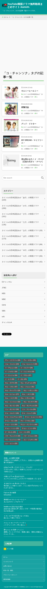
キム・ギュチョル (28, 383)
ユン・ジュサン (30, 440)
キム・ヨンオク (30, 402)
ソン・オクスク (12, 409)
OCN (4, 305)
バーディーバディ (19, 523)
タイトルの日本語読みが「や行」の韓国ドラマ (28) (22, 250)
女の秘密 (13, 493)
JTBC (4, 288)
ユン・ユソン (11, 443)
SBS (3, 311)
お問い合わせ (7, 566)
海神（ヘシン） (18, 530)
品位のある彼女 (17, 507)
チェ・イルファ (12, 413)
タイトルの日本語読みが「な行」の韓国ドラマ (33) (22, 230)
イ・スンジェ (11, 375)
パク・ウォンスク (12, 436)
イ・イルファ (27, 368)
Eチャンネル (7, 282)
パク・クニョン (30, 436)
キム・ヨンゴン (12, 405)
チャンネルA (7, 322)
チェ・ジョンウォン (13, 417)
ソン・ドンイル (29, 409)
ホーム (5, 557)
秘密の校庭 (15, 458)
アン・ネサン (30, 360)
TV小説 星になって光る (20, 516)
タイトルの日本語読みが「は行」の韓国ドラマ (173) (20, 237)
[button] (42, 177)
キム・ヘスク (11, 398)
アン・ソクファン (12, 360)
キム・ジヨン (11, 387)
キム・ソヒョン (27, 387)
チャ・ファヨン (27, 421)
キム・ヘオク (28, 394)
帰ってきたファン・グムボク (22, 467)
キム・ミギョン (27, 398)
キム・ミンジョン (12, 402)
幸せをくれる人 (20, 483)
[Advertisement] (23, 43)
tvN (3, 317)
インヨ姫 (10, 549)
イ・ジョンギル (27, 371)
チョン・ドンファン (29, 424)
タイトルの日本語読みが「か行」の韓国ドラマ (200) (20, 207)
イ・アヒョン (11, 368)
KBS (3, 293)
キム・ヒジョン (12, 394)
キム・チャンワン (12, 390)
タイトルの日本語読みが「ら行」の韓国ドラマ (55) (22, 256)
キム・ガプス (11, 383)
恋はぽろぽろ (19, 476)
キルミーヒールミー (18, 499)
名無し (6, 458)
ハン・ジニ (24, 432)
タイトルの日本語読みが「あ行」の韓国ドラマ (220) (20, 199)
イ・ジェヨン (11, 371)
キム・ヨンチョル (29, 405)
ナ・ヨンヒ (10, 432)
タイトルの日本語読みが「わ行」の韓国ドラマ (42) (22, 262)
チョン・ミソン (29, 428)
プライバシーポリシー (10, 575)
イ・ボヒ (22, 379)
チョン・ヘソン (12, 428)
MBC (4, 299)
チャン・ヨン (11, 421)
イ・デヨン (26, 375)
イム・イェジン (12, 364)
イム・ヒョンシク (29, 364)
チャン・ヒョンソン (33, 417)
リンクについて (8, 561)
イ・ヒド (9, 379)
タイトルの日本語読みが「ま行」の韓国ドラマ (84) (22, 244)
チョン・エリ (11, 424)
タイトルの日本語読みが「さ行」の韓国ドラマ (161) (20, 215)
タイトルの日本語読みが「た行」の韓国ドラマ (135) (20, 223)
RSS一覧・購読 (8, 570)
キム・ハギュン (30, 390)
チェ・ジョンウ (29, 413)
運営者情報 (6, 579)
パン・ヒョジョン (12, 440)
